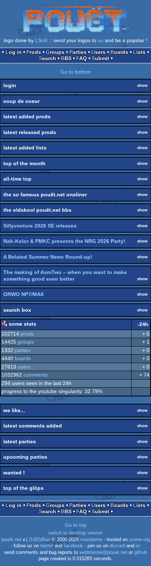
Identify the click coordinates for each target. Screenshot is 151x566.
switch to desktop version (75, 533)
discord (117, 545)
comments (35, 375)
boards (23, 358)
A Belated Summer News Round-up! (47, 257)
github (140, 552)
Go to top (75, 525)
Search (47, 58)
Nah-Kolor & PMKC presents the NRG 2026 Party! (64, 241)
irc (138, 545)
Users (98, 52)
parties (22, 350)
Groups (55, 52)
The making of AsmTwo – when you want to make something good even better (65, 275)
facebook (73, 545)
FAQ (81, 58)
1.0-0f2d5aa (37, 539)
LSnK (41, 40)
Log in (13, 52)
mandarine (91, 539)
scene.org (139, 539)
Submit (100, 58)
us (100, 40)
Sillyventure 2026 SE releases (40, 226)
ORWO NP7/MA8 (23, 294)
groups (26, 342)
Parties (77, 52)
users (24, 367)
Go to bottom (75, 72)
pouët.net (11, 539)
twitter (46, 545)
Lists (139, 52)
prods (27, 334)
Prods (33, 52)
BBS (66, 58)
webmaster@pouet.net (103, 552)
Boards (119, 52)
